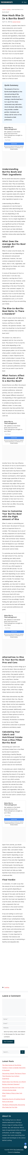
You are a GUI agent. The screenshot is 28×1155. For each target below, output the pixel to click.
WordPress (17, 1152)
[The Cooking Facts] (7, 2)
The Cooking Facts (18, 1149)
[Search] (22, 1052)
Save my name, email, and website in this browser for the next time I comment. (14, 1034)
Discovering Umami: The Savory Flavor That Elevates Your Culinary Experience (14, 1076)
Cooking (8, 9)
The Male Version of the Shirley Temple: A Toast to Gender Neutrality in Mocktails (13, 1067)
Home (3, 9)
